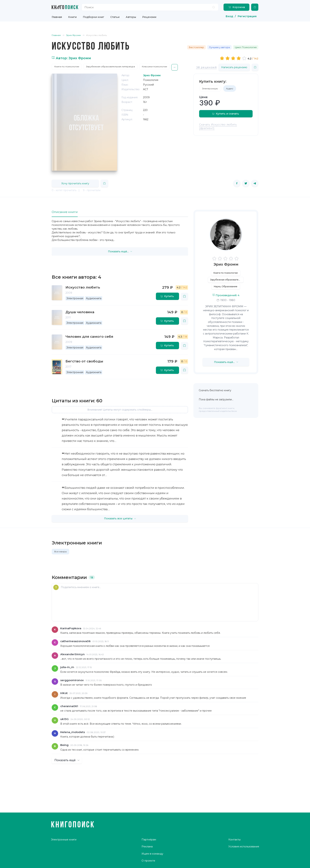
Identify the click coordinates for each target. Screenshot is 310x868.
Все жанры (60, 551)
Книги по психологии (66, 66)
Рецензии (149, 17)
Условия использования (243, 846)
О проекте (148, 860)
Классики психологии (154, 66)
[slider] (234, 58)
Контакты (234, 839)
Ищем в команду (152, 853)
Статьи (114, 17)
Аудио (229, 88)
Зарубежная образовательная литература (110, 66)
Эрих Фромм (225, 264)
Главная (57, 17)
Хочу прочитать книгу (75, 183)
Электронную (210, 88)
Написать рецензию (234, 67)
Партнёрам (149, 839)
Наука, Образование (225, 286)
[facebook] (236, 183)
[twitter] (245, 183)
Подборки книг (93, 17)
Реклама (147, 846)
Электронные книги (63, 839)
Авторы (131, 17)
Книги (72, 17)
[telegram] (254, 183)
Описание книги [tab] (65, 212)
